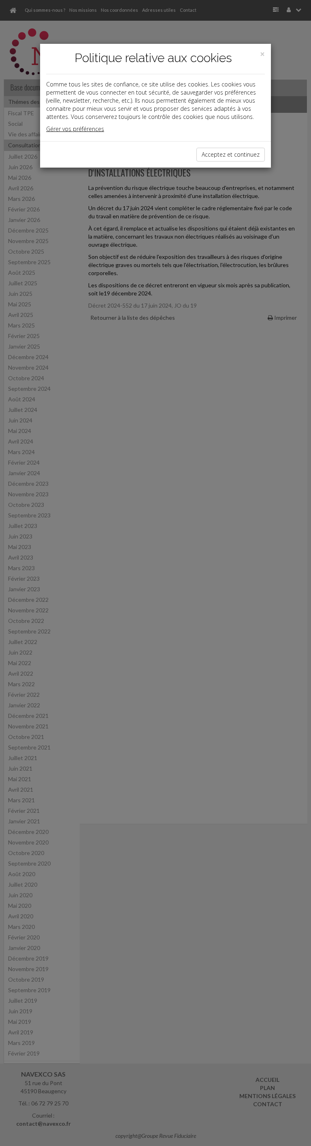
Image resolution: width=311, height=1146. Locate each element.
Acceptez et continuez (231, 154)
